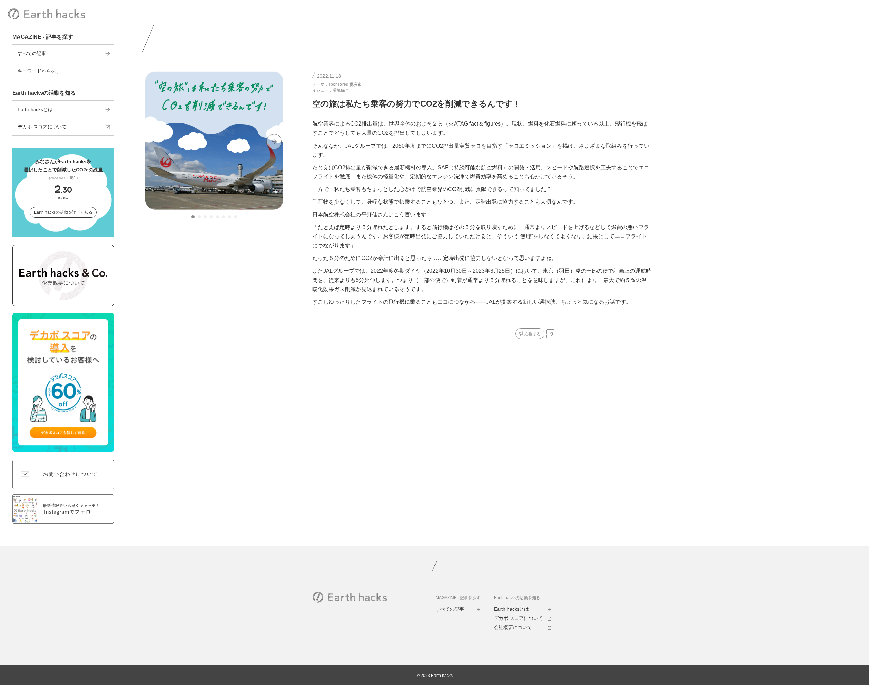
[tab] (193, 216)
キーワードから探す (39, 71)
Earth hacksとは (35, 109)
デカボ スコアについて (42, 126)
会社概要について (513, 627)
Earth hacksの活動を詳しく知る (63, 212)
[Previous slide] (154, 141)
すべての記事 (32, 53)
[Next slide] (274, 141)
